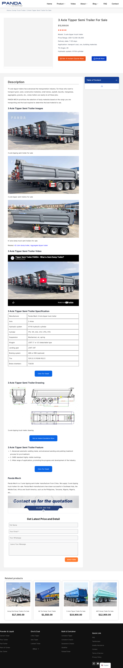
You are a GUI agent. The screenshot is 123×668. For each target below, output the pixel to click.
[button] (116, 80)
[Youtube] (97, 663)
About (83, 4)
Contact (115, 4)
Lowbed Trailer (35, 643)
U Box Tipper (35, 635)
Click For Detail (43, 374)
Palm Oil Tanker (5, 647)
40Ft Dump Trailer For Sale (104, 611)
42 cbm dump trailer (22, 245)
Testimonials (96, 641)
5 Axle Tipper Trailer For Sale (75, 611)
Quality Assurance (98, 645)
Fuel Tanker (3, 643)
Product (60, 4)
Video (73, 4)
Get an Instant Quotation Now (43, 438)
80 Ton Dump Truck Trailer (47, 611)
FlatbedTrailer (66, 651)
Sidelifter (64, 647)
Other (35, 649)
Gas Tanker (3, 651)
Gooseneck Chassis (68, 643)
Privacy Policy (96, 657)
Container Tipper (67, 635)
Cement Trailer (4, 635)
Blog (94, 4)
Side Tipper (34, 639)
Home (49, 4)
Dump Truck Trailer (19, 10)
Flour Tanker (4, 639)
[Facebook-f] (93, 663)
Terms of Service (97, 653)
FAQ (105, 4)
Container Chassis (67, 639)
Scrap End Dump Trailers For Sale (18, 611)
